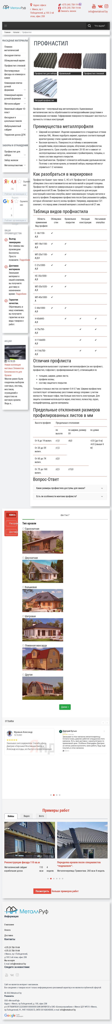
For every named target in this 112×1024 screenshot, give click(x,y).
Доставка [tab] (12, 532)
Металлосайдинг (12, 103)
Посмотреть (42, 891)
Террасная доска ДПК (15, 134)
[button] (25, 68)
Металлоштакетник (13, 165)
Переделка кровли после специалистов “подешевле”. (79, 864)
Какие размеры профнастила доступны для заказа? (60, 488)
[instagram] (106, 6)
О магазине (9, 924)
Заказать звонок (68, 11)
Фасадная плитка (12, 55)
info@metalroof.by (98, 11)
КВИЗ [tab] (12, 515)
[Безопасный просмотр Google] (56, 1015)
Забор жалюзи (11, 160)
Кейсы (11, 816)
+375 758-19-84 (71, 4)
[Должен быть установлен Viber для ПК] (80, 4)
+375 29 (12, 947)
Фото (41, 816)
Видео (27, 816)
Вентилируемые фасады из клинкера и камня (14, 74)
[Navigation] (5, 26)
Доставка (8, 935)
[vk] (100, 6)
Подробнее (24, 260)
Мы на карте (9, 960)
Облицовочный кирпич (14, 60)
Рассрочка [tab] (12, 523)
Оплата (7, 930)
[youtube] (94, 6)
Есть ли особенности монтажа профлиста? (56, 496)
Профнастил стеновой (14, 65)
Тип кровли (29, 523)
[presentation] (103, 722)
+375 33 (12, 950)
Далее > (65, 707)
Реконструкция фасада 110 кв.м (22, 862)
